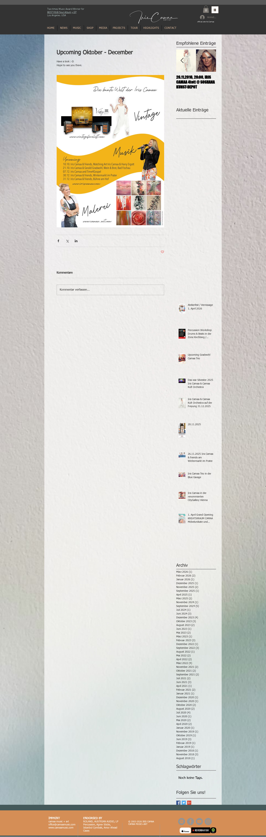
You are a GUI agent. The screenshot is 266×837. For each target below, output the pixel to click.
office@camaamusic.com (61, 824)
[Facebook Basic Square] (178, 803)
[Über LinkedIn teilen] (76, 241)
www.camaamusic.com (60, 827)
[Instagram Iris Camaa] (208, 821)
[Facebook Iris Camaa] (190, 821)
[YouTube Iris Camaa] (199, 821)
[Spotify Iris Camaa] (181, 821)
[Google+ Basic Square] (189, 803)
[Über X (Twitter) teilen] (67, 241)
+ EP (74, 12)
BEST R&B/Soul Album (59, 12)
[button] (206, 9)
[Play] (215, 9)
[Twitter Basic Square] (184, 803)
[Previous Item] (182, 60)
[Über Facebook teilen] (58, 241)
